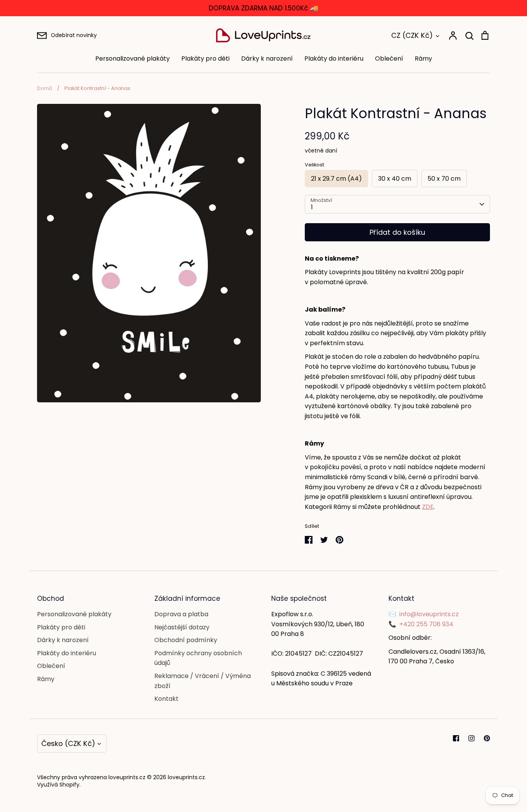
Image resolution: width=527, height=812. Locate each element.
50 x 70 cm (444, 178)
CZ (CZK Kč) (412, 35)
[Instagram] (471, 738)
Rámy (423, 58)
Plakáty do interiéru (333, 58)
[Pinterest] (487, 738)
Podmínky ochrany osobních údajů (198, 658)
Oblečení (389, 58)
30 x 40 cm (394, 178)
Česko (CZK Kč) (68, 743)
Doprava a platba (181, 614)
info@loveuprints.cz (429, 614)
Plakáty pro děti (205, 58)
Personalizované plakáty (132, 58)
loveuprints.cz (186, 777)
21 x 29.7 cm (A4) (336, 178)
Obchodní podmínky (185, 640)
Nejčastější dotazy (181, 627)
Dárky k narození (267, 58)
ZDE (428, 506)
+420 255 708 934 (426, 624)
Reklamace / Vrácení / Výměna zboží (202, 680)
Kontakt (166, 698)
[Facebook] (456, 738)
